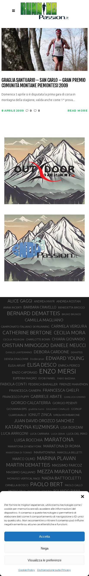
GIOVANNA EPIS (16, 409)
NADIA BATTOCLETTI (61, 478)
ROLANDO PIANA (66, 491)
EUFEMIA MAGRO (25, 378)
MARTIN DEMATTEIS (28, 464)
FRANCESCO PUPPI (16, 397)
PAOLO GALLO (74, 485)
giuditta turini (36, 409)
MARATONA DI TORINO (19, 452)
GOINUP (76, 408)
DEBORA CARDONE (51, 351)
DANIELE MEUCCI (68, 345)
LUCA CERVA (58, 434)
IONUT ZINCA (40, 415)
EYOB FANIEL (47, 378)
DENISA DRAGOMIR (16, 358)
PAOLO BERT (46, 484)
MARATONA (59, 439)
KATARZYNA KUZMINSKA (32, 427)
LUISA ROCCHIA (28, 439)
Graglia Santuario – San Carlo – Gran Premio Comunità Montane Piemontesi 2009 (43, 82)
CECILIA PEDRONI (13, 339)
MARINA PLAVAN (56, 458)
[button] (82, 496)
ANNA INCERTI (12, 307)
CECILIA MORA (69, 332)
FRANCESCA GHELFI (61, 390)
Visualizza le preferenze (44, 560)
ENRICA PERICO (69, 365)
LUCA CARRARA (39, 433)
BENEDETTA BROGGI (71, 307)
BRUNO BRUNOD (71, 314)
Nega (44, 548)
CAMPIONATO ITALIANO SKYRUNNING (25, 326)
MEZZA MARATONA (59, 471)
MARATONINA (44, 452)
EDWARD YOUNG (65, 358)
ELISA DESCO (42, 364)
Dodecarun (37, 358)
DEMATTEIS (77, 352)
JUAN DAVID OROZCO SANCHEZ (44, 420)
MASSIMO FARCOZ (67, 465)
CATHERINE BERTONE (27, 332)
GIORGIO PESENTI (64, 403)
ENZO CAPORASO (24, 372)
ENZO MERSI (57, 371)
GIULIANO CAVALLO (57, 409)
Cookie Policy (26, 569)
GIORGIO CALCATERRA (31, 402)
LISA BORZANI (71, 427)
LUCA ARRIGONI (14, 433)
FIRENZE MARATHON (73, 384)
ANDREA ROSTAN (68, 301)
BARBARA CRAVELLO (39, 307)
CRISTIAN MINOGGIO (25, 345)
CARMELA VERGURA (69, 326)
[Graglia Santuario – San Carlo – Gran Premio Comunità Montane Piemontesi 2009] (44, 49)
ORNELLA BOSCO (17, 485)
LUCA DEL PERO (77, 433)
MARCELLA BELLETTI (69, 452)
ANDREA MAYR (44, 301)
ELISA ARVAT (16, 365)
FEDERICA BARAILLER (43, 384)
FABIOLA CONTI (13, 384)
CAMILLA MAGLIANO (44, 320)
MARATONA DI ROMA (61, 446)
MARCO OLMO (23, 459)
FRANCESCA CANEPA (25, 390)
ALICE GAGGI (20, 300)
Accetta (44, 536)
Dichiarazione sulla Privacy (54, 569)
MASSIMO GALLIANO (20, 472)
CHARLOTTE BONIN (38, 339)
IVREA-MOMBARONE (66, 414)
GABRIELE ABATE (46, 396)
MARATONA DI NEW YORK (24, 446)
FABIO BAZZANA (66, 378)
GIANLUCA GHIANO (75, 397)
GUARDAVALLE (17, 414)
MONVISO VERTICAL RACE (23, 478)
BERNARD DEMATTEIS (33, 313)
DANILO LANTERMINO (19, 352)
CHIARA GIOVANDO (68, 339)
